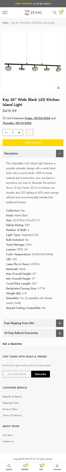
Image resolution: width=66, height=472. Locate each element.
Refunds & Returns (12, 396)
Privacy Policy (10, 409)
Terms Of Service (12, 415)
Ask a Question (12, 344)
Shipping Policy (11, 403)
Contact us (8, 441)
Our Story (8, 435)
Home (5, 22)
